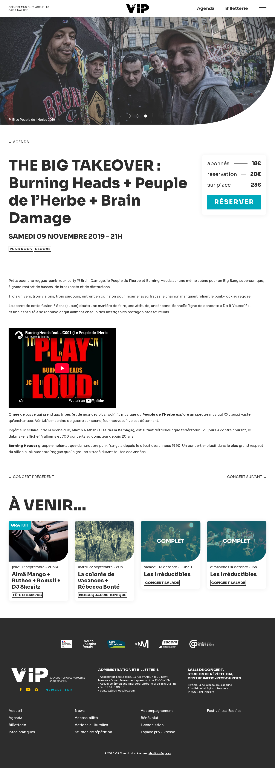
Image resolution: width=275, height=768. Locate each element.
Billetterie (236, 8)
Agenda (205, 8)
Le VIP (137, 8)
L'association (152, 725)
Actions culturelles (91, 725)
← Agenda (19, 142)
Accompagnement (157, 710)
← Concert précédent (31, 477)
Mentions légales (160, 753)
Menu (262, 7)
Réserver (234, 202)
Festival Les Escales (224, 710)
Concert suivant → (246, 477)
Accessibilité (86, 718)
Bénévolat (149, 718)
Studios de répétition (93, 732)
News (80, 710)
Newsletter (59, 690)
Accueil (15, 710)
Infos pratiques (22, 732)
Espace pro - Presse (158, 732)
